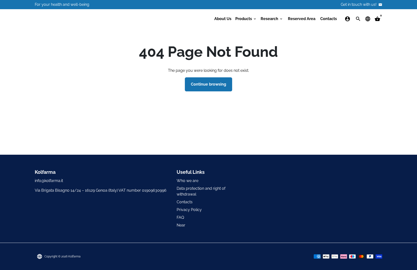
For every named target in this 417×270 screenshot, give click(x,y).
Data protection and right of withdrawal (201, 191)
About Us (222, 18)
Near (181, 225)
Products (246, 18)
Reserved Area (301, 18)
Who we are (187, 180)
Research (272, 18)
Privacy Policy (189, 209)
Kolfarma (74, 256)
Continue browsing (208, 84)
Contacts (328, 18)
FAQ (180, 217)
